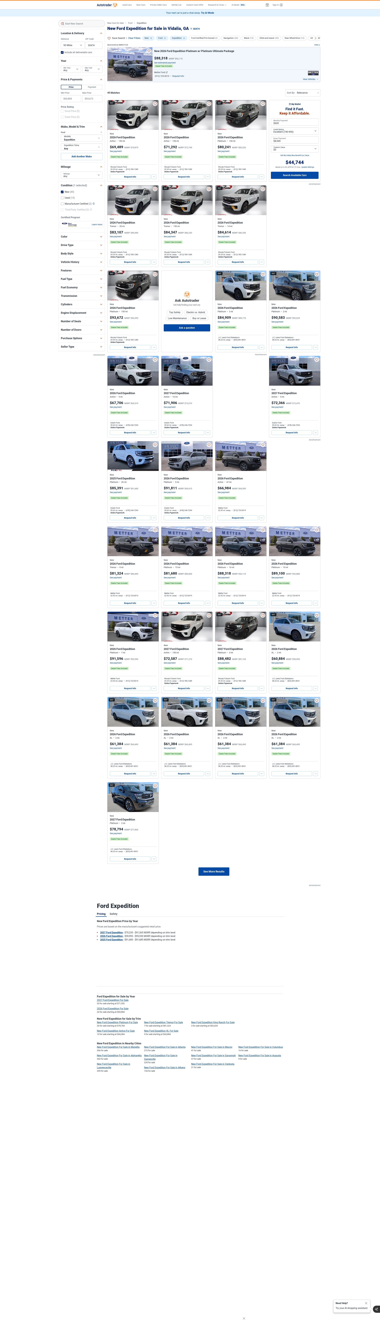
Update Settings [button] (307, 167)
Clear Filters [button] (134, 38)
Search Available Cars (295, 175)
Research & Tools (216, 5)
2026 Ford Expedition (111, 936)
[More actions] (154, 176)
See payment (116, 151)
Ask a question (187, 327)
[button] (267, 4)
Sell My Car (176, 5)
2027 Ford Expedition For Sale (112, 1000)
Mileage (67, 174)
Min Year (67, 68)
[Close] (366, 1303)
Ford (130, 23)
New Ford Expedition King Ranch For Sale (213, 1022)
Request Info (130, 177)
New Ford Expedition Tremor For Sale (163, 1022)
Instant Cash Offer (194, 5)
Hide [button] (316, 45)
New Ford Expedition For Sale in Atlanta (165, 1047)
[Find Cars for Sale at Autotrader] (107, 5)
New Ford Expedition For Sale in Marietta (118, 1047)
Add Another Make (82, 156)
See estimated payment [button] (165, 63)
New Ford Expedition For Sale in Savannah (213, 1055)
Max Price (86, 93)
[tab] (101, 914)
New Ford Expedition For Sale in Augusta (259, 1055)
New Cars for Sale (115, 23)
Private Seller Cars (158, 5)
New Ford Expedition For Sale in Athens (164, 1067)
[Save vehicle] (149, 50)
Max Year (88, 68)
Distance (65, 39)
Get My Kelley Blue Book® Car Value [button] (294, 155)
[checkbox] (70, 111)
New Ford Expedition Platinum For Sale (117, 1022)
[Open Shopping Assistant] (376, 1309)
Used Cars (127, 5)
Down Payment (279, 138)
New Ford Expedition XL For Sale (161, 1030)
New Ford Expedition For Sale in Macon (211, 1047)
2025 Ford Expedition (111, 939)
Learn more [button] (97, 224)
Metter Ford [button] (159, 72)
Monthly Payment (280, 121)
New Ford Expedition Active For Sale (116, 1030)
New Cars (140, 5)
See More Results (213, 871)
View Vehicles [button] (309, 79)
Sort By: (291, 92)
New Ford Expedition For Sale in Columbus (260, 1047)
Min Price (65, 93)
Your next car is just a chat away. (190, 12)
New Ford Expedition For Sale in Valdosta (212, 1064)
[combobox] (81, 23)
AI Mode (238, 5)
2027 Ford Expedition (111, 932)
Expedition (142, 23)
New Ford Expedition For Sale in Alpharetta (119, 1055)
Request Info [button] (178, 76)
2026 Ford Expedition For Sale (112, 1008)
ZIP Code (89, 39)
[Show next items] (315, 38)
